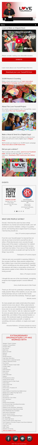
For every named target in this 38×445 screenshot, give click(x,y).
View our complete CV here (9, 430)
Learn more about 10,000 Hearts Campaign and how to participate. (17, 82)
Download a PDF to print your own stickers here (18, 156)
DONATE (19, 59)
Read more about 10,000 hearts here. (13, 144)
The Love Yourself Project (17, 111)
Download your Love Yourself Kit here (19, 72)
